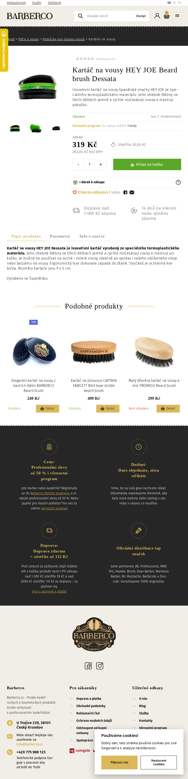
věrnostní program (54, 508)
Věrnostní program (153, 728)
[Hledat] (80, 16)
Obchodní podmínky (90, 706)
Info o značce (92, 236)
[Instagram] (99, 665)
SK (174, 2)
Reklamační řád (88, 713)
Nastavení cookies (158, 762)
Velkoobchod (16, 3)
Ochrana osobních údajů (94, 721)
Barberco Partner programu (50, 493)
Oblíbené (54, 3)
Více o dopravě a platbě (49, 591)
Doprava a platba (88, 699)
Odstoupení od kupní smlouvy (91, 730)
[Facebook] (88, 665)
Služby (36, 3)
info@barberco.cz (30, 744)
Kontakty (145, 721)
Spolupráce (84, 740)
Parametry (60, 236)
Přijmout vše (119, 762)
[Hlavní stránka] (40, 16)
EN (179, 2)
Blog (142, 706)
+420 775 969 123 (31, 752)
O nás (143, 699)
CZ (169, 2)
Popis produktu (26, 236)
